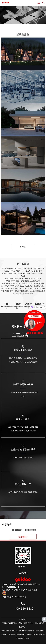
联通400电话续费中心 (9, 631)
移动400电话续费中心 (26, 631)
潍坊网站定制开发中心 (17, 634)
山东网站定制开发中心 (34, 634)
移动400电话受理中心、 (27, 623)
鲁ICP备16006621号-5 (10, 587)
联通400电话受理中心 (9, 623)
